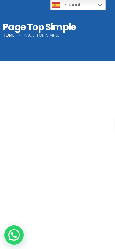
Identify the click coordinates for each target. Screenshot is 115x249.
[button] (14, 235)
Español (70, 4)
